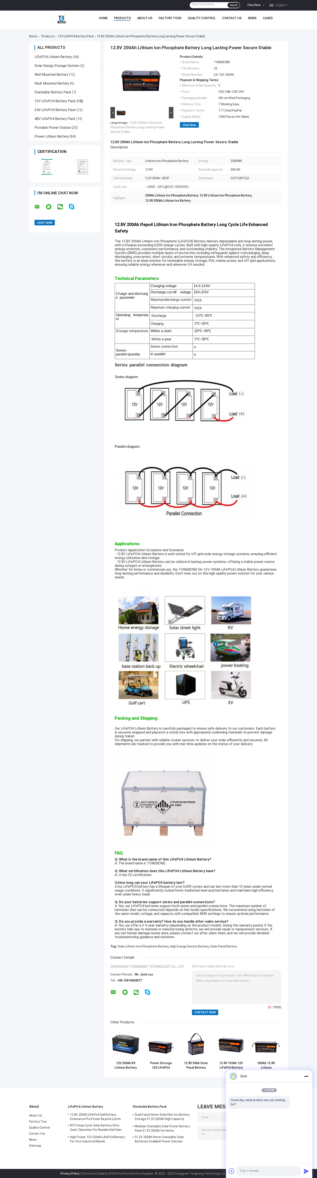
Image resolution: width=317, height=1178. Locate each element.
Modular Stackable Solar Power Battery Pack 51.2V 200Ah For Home (162, 1128)
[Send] (306, 1171)
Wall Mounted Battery (51, 74)
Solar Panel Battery (223, 946)
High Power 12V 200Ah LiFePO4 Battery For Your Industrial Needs (97, 1139)
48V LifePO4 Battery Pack (55, 119)
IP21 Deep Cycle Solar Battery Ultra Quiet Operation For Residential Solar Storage (96, 1128)
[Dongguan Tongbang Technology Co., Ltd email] (40, 207)
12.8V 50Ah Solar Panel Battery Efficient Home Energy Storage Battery (196, 1065)
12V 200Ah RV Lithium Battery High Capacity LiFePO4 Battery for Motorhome (125, 1065)
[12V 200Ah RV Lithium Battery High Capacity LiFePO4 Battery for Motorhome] (125, 1044)
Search (234, 5)
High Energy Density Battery (189, 946)
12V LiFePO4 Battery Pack (76, 36)
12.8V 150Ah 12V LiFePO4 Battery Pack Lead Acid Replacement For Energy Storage (231, 1065)
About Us (144, 18)
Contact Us (232, 18)
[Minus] (306, 1076)
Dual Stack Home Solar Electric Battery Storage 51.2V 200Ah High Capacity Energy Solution (162, 1117)
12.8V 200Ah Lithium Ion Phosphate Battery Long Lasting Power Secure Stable (137, 127)
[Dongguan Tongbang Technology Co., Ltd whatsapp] (51, 207)
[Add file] (232, 1171)
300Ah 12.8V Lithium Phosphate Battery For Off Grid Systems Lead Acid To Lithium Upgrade (266, 1065)
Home (103, 18)
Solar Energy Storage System (57, 66)
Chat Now (254, 5)
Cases (268, 18)
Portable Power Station (53, 128)
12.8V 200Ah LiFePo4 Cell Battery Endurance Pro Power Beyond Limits (95, 1117)
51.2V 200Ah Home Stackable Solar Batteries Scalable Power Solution (159, 1139)
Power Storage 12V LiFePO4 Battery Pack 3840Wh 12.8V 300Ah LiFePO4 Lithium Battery (161, 1065)
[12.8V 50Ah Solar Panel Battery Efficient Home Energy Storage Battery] (196, 1044)
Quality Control (202, 18)
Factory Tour (170, 18)
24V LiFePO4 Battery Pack (55, 110)
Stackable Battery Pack (53, 92)
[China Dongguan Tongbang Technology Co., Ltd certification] (47, 167)
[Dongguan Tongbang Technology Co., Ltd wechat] (62, 207)
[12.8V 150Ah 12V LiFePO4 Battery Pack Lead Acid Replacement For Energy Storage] (231, 1044)
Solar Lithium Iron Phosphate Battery (143, 946)
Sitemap (35, 1145)
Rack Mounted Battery (52, 83)
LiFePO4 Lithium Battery (53, 57)
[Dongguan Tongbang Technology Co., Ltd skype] (74, 207)
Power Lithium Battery (52, 136)
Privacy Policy (70, 1173)
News (252, 18)
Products (122, 18)
